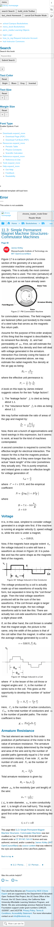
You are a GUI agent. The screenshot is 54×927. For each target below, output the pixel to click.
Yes (6, 880)
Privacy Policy (29, 910)
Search (5, 924)
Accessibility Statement (22, 913)
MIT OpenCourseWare (21, 254)
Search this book (7, 51)
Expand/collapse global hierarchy (4, 223)
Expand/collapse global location (51, 222)
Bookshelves (31, 223)
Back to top (6, 856)
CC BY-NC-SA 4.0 (24, 839)
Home (14, 223)
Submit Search (8, 60)
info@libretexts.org (21, 916)
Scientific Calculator (14, 153)
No (16, 880)
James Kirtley (17, 248)
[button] (10, 173)
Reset (4, 79)
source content (29, 845)
